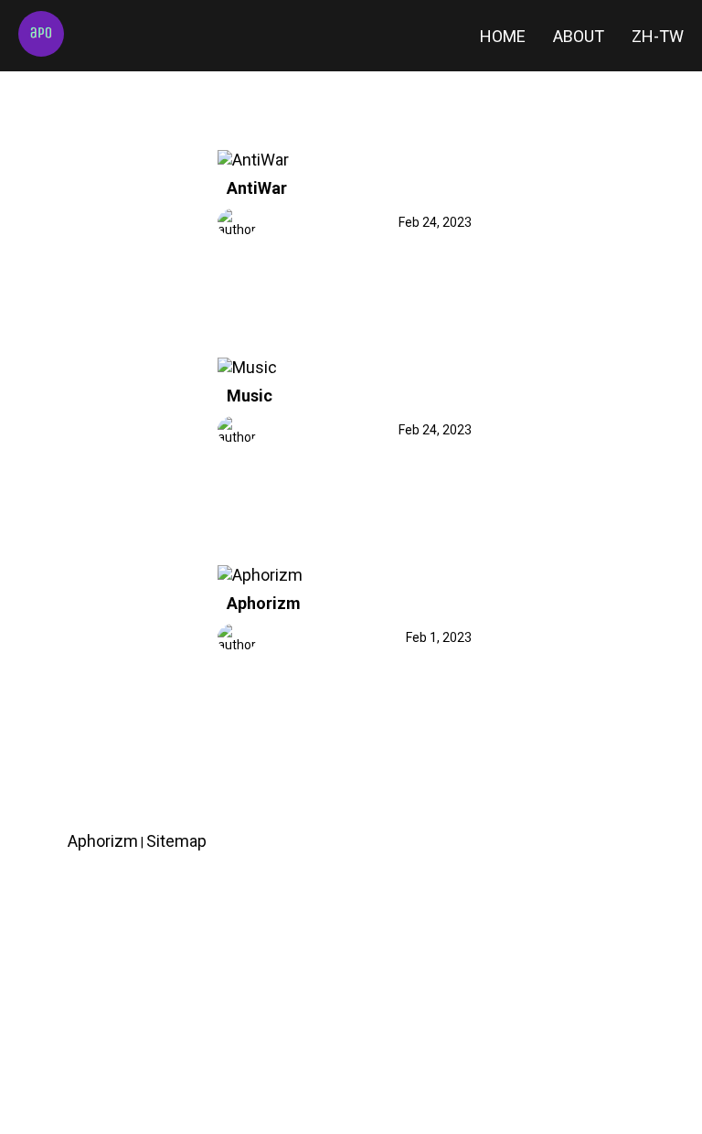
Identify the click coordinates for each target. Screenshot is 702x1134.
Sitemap (176, 840)
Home (503, 36)
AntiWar (257, 188)
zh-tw (658, 36)
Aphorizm (264, 603)
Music (249, 395)
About (578, 36)
